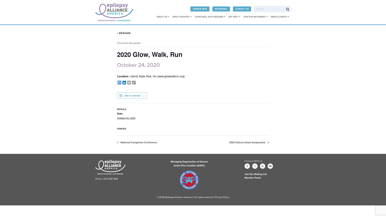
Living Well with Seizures (209, 17)
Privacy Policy (222, 197)
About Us (162, 17)
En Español (221, 9)
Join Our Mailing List (256, 174)
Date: (120, 113)
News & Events (279, 17)
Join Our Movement (254, 17)
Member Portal (253, 177)
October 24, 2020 (138, 65)
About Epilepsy (181, 17)
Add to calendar (132, 95)
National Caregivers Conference (138, 142)
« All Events (124, 33)
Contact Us (242, 9)
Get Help (233, 17)
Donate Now (200, 9)
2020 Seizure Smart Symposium (247, 142)
